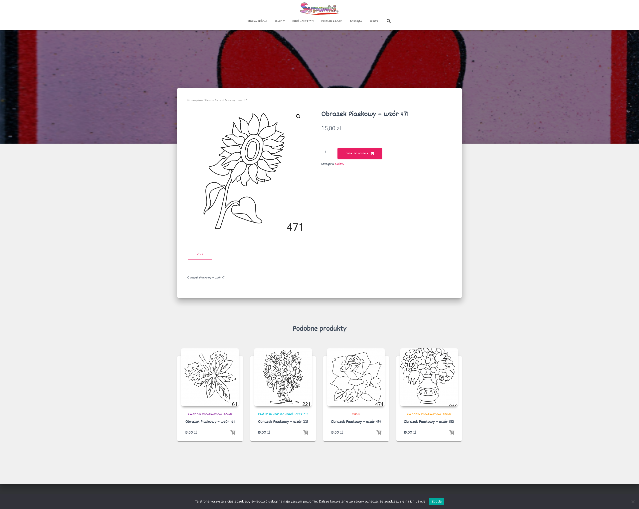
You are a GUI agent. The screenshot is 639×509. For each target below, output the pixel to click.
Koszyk (373, 21)
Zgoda (437, 501)
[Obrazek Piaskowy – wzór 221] (283, 377)
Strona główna (257, 21)
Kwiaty (209, 100)
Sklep (278, 21)
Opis (199, 254)
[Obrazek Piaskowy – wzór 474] (356, 377)
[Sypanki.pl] (319, 8)
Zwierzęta (356, 21)
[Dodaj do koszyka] (232, 432)
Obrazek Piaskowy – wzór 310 (429, 422)
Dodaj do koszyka (357, 153)
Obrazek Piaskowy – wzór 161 (210, 422)
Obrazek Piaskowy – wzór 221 (283, 422)
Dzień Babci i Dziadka (271, 414)
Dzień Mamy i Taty (303, 21)
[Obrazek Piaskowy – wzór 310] (429, 377)
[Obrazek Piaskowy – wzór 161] (210, 377)
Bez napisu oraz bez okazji (205, 414)
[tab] (203, 254)
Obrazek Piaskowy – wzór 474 (356, 422)
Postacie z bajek (331, 21)
